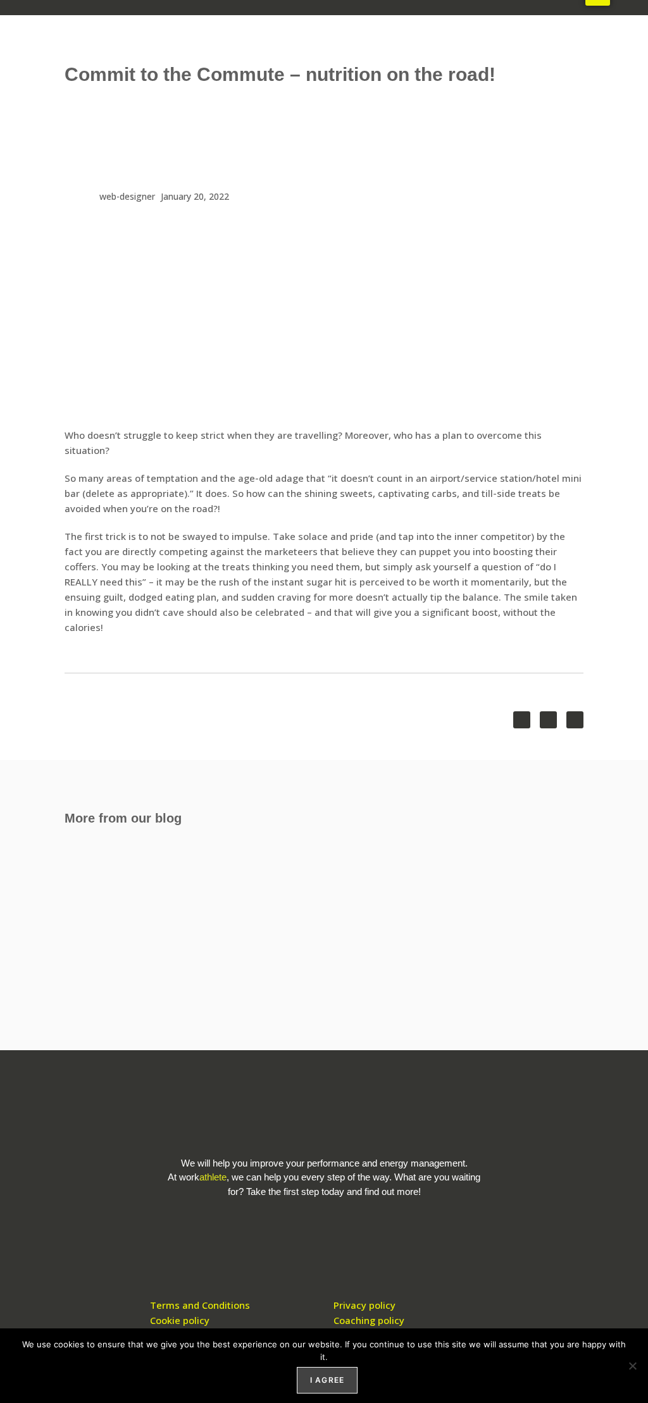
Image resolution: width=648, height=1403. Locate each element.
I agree (327, 1380)
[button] (521, 719)
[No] (632, 1365)
